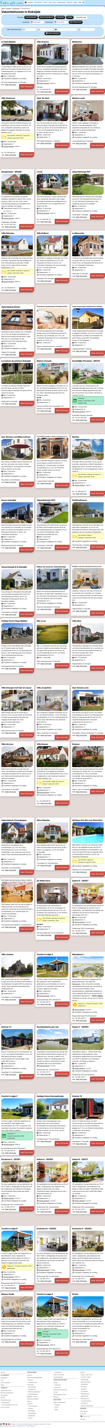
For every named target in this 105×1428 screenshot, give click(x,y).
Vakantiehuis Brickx (10, 307)
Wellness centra (32, 1396)
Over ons (83, 1413)
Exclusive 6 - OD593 (46, 1228)
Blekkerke (77, 42)
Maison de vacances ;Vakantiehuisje (51, 567)
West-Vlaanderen (59, 1402)
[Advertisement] (52, 163)
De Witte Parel (43, 881)
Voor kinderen (5, 1382)
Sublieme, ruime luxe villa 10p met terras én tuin (86, 566)
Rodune (76, 744)
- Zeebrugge (84, 1379)
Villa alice (76, 621)
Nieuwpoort (77, 954)
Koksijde (30, 2)
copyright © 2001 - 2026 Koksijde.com (26, 1425)
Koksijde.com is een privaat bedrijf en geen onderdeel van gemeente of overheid (31, 1424)
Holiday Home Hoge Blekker (14, 621)
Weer (80, 2)
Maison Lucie (78, 98)
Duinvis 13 (6, 1027)
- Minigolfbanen (32, 1394)
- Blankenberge (85, 1382)
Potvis (75, 1294)
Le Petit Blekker (8, 42)
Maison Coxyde (44, 361)
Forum (56, 1392)
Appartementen (31, 17)
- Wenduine (84, 1384)
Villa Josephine (44, 688)
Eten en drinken (59, 1375)
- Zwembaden (32, 1406)
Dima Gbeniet (43, 820)
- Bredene (83, 1389)
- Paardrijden (31, 1413)
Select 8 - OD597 (80, 881)
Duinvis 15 (77, 1096)
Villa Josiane (7, 954)
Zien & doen (52, 2)
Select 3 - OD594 (80, 1027)
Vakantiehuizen (81, 17)
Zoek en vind (77, 22)
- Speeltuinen (31, 1389)
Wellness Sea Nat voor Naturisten (87, 820)
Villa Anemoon (8, 98)
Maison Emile (7, 1294)
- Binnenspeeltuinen (34, 1392)
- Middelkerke (84, 1394)
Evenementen (61, 2)
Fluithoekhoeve (79, 500)
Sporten (30, 1404)
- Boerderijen (31, 1387)
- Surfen (30, 1418)
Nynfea (75, 437)
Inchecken (26, 22)
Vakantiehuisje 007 (81, 172)
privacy (14, 1425)
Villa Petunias (7, 233)
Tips (2, 1380)
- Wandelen (31, 1411)
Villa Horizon (7, 744)
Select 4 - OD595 (45, 1159)
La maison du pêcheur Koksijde (16, 361)
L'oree (39, 172)
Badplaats (4, 1378)
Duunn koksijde (8, 500)
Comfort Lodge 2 (9, 1096)
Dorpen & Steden (33, 1399)
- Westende (84, 1396)
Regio (75, 2)
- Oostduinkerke (85, 1401)
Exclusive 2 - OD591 (10, 1159)
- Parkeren (57, 1385)
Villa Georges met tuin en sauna (16, 688)
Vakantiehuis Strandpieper (14, 820)
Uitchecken (49, 22)
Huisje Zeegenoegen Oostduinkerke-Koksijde (87, 306)
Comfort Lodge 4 (45, 954)
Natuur (29, 1401)
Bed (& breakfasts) (46, 17)
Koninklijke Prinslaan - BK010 (86, 361)
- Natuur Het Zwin (86, 1375)
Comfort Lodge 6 (9, 1228)
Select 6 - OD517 (80, 1159)
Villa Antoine (43, 42)
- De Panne (83, 1403)
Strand (45, 2)
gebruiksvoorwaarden (5, 1425)
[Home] (25, 2)
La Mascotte (78, 233)
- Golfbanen (31, 1415)
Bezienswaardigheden (34, 1377)
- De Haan (83, 1387)
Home (3, 1372)
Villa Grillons (43, 233)
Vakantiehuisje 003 (46, 500)
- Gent (56, 1407)
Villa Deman (42, 744)
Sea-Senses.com (80, 688)
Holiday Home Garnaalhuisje (50, 1096)
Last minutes (5, 1407)
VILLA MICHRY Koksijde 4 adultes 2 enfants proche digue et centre (52, 436)
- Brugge (57, 1405)
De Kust (82, 1372)
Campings (60, 17)
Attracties (30, 1384)
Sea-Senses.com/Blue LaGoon (16, 437)
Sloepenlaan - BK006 (11, 172)
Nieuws (56, 1397)
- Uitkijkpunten (32, 1382)
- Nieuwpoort (5, 1402)
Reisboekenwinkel (60, 1394)
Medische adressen (60, 1390)
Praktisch (69, 2)
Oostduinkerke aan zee (48, 1027)
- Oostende (84, 1391)
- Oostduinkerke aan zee (9, 1405)
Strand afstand (44, 83)
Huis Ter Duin (43, 98)
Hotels (70, 17)
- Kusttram (57, 1387)
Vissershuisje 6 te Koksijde (14, 567)
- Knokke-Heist (85, 1377)
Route (56, 1382)
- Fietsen (30, 1408)
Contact (82, 1419)
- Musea (30, 1380)
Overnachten (38, 2)
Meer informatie (10, 84)
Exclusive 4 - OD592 (82, 1228)
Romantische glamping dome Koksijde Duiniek (52, 306)
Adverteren (83, 1411)
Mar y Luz (41, 621)
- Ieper (56, 1409)
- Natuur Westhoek (86, 1406)
